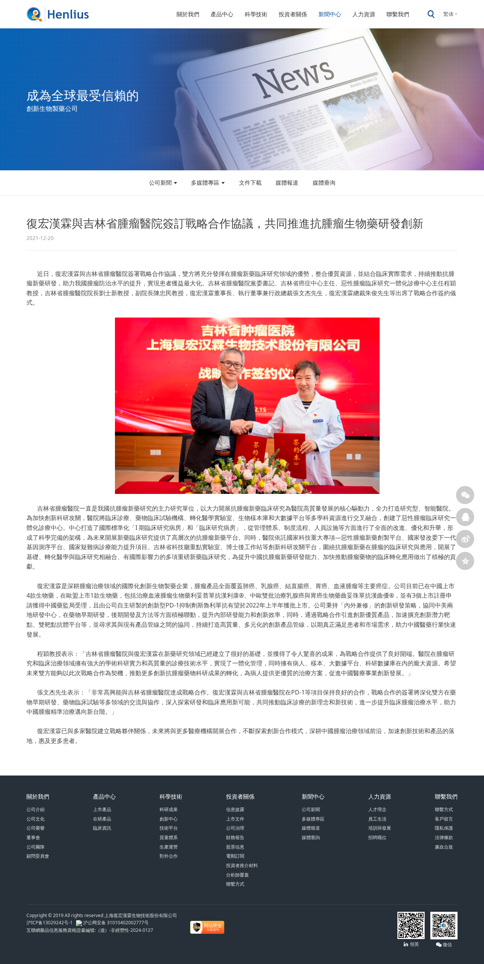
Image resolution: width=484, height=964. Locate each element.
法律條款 (444, 837)
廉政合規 (444, 847)
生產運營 (169, 847)
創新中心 (169, 819)
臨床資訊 (102, 828)
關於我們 (188, 14)
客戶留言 (444, 819)
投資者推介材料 (242, 865)
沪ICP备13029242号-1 (50, 922)
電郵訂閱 (235, 856)
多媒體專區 (205, 182)
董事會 (33, 837)
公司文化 (35, 819)
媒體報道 (287, 182)
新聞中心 (329, 14)
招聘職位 (377, 837)
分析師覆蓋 (237, 875)
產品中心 (222, 14)
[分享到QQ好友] (465, 517)
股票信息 (235, 847)
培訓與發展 (379, 828)
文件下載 (250, 182)
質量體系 (169, 837)
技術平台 (169, 828)
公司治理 (235, 828)
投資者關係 (293, 14)
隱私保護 (444, 828)
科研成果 (169, 809)
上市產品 (102, 809)
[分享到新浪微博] (465, 539)
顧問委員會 (37, 856)
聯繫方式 (235, 884)
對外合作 (169, 856)
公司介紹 (35, 809)
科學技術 (256, 14)
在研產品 (102, 819)
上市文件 (235, 819)
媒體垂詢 (311, 837)
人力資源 (363, 14)
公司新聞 (160, 182)
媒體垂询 (324, 182)
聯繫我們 (397, 14)
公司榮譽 (35, 828)
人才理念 (377, 809)
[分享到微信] (465, 495)
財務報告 (235, 837)
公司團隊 (35, 847)
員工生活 (377, 819)
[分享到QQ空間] (465, 561)
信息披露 (235, 809)
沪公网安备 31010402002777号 (115, 922)
